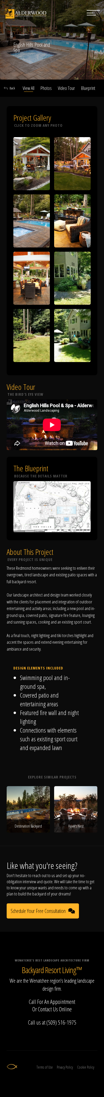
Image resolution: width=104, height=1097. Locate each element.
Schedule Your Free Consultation (38, 911)
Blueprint (88, 88)
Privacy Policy (65, 1067)
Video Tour (66, 88)
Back (12, 88)
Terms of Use (45, 1067)
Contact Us (48, 1009)
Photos (46, 88)
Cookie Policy (85, 1067)
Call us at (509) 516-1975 (52, 1022)
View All (28, 88)
